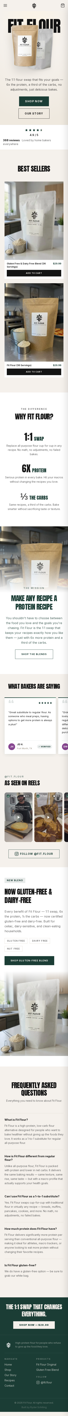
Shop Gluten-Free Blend (29, 960)
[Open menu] (5, 5)
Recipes (10, 1380)
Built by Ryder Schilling (34, 1407)
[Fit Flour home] (34, 5)
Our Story (34, 113)
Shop (8, 1369)
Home (8, 1364)
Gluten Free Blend (47, 1369)
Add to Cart (34, 273)
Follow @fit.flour (36, 853)
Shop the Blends (34, 654)
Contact (9, 1385)
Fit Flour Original (46, 1364)
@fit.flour (46, 1382)
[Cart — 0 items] (62, 5)
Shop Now (34, 101)
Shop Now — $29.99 (34, 1325)
